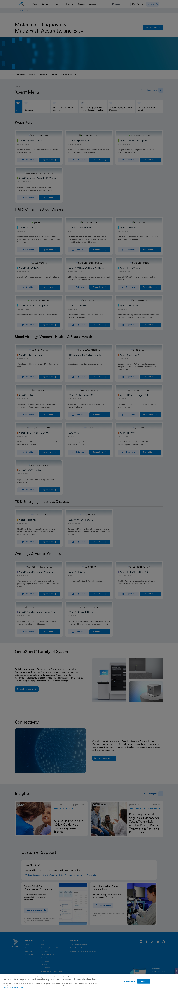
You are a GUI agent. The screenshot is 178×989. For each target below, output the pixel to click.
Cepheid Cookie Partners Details (13, 987)
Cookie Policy (74, 985)
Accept (143, 981)
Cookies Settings (129, 981)
